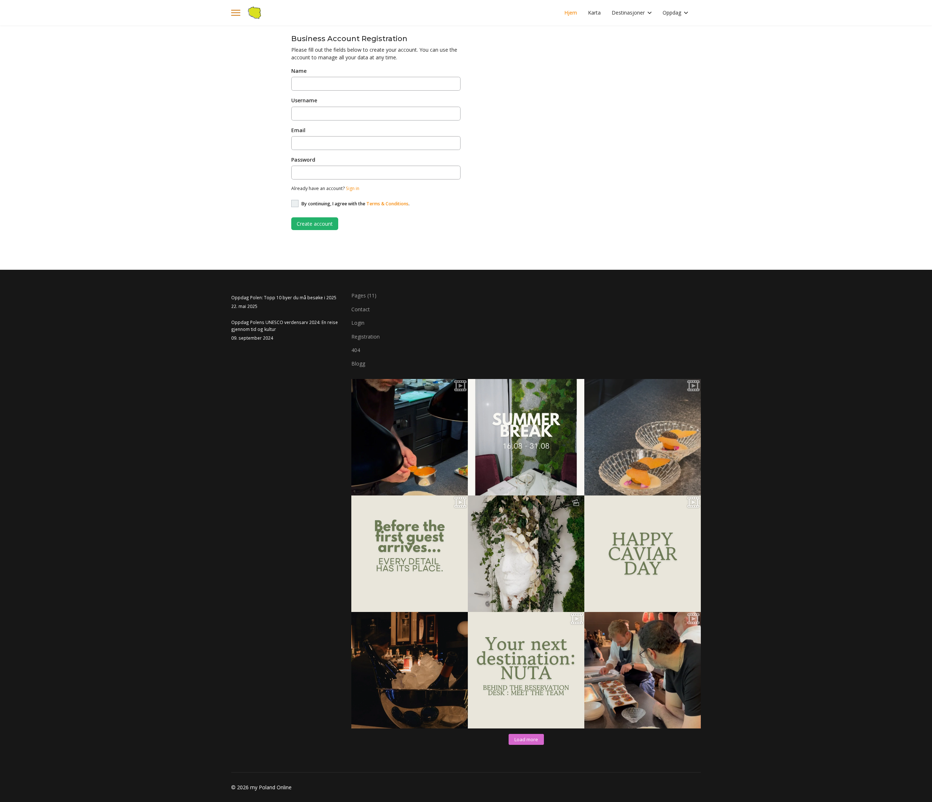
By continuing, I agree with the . (355, 204)
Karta (594, 12)
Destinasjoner (628, 12)
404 (355, 350)
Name (299, 70)
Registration (365, 336)
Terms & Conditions (387, 204)
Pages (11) (363, 295)
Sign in (352, 188)
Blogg (358, 363)
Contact (360, 309)
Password (303, 159)
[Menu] (235, 12)
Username (304, 100)
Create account (315, 223)
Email (298, 130)
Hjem (570, 12)
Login (357, 322)
